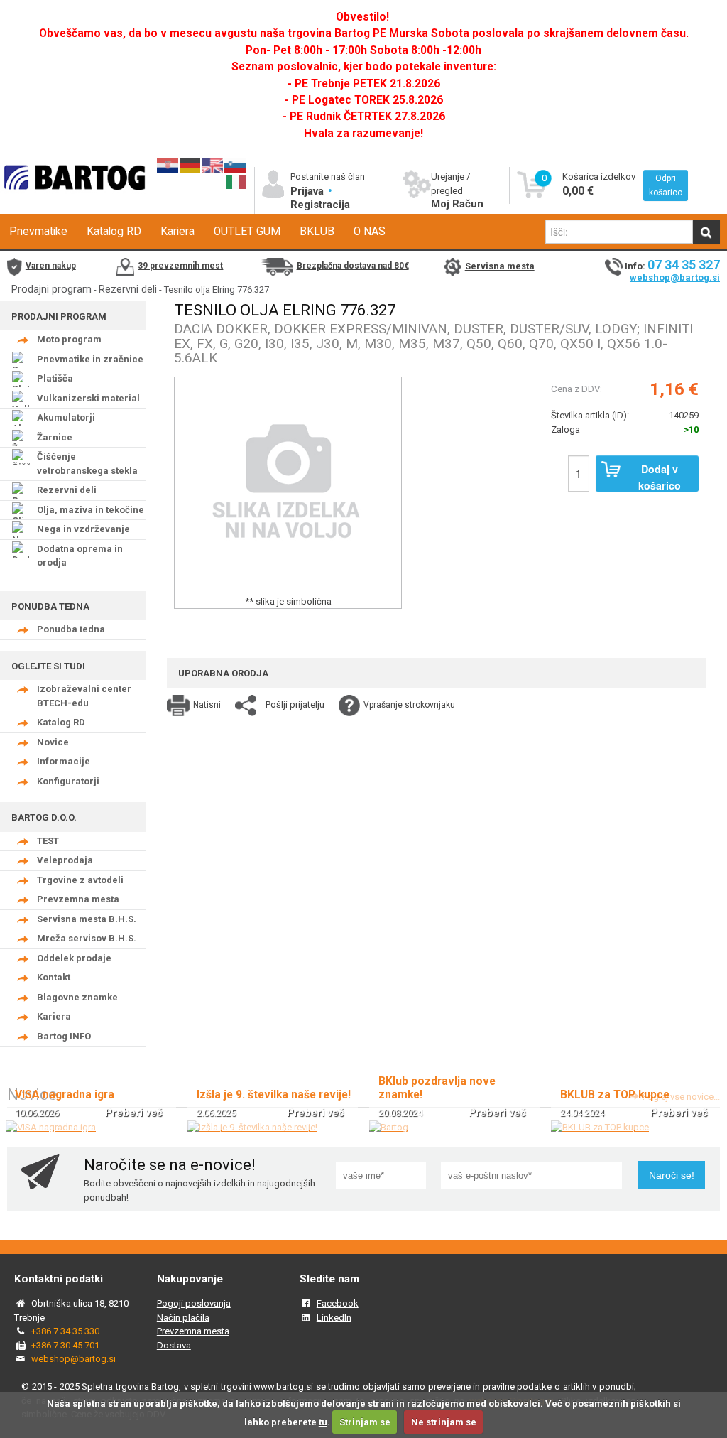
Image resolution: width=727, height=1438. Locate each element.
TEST (48, 841)
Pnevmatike (38, 231)
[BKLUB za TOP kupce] (600, 1127)
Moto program (69, 339)
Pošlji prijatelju (295, 704)
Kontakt (53, 977)
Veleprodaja (65, 860)
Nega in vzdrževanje (83, 529)
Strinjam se (364, 1422)
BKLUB (317, 231)
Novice (53, 742)
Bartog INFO (64, 1036)
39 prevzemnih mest (180, 266)
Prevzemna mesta (78, 899)
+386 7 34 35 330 (65, 1331)
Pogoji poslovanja (194, 1303)
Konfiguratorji (68, 781)
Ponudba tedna (71, 629)
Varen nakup (51, 266)
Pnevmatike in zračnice (90, 359)
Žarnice (54, 437)
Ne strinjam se (443, 1422)
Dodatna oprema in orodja (80, 556)
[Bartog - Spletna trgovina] (73, 200)
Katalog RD (114, 231)
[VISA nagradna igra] (51, 1127)
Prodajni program (51, 289)
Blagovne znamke (77, 997)
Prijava (308, 191)
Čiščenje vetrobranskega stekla (87, 463)
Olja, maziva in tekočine (90, 509)
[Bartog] (388, 1127)
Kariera (177, 231)
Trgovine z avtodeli (80, 880)
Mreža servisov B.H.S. (86, 938)
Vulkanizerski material (88, 398)
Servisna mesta (500, 266)
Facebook (338, 1303)
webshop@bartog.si (675, 277)
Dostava (174, 1345)
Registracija (320, 204)
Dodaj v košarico (659, 477)
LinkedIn (334, 1317)
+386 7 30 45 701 (65, 1345)
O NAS (370, 231)
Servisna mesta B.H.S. (86, 919)
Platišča (55, 378)
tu (323, 1422)
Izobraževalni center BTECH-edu (84, 695)
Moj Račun (457, 204)
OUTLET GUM (247, 231)
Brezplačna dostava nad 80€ (353, 266)
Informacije (63, 761)
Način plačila (183, 1317)
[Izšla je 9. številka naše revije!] (252, 1127)
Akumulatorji (66, 417)
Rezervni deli (128, 289)
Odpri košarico (665, 185)
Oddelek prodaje (74, 958)
